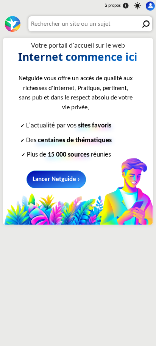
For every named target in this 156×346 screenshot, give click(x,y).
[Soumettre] (144, 23)
